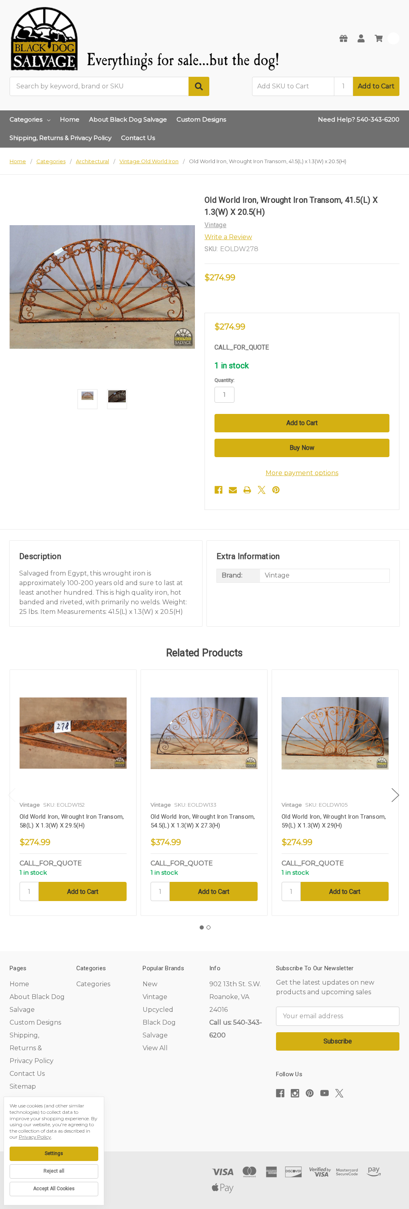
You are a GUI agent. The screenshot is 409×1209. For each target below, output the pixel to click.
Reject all (54, 1171)
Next (395, 795)
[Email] (233, 490)
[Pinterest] (276, 490)
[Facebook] (218, 490)
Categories (26, 119)
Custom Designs (201, 119)
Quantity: (224, 380)
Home (69, 119)
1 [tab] (202, 927)
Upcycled (158, 1009)
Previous (12, 795)
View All (155, 1048)
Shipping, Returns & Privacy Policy (60, 138)
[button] (337, 1117)
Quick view (73, 733)
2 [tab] (208, 927)
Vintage (155, 997)
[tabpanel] (73, 792)
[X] (262, 490)
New (150, 984)
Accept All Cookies (54, 1188)
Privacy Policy (35, 1137)
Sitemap (23, 1086)
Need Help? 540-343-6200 (358, 119)
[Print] (247, 490)
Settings (54, 1153)
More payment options (302, 473)
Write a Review (228, 237)
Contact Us (138, 138)
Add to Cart (376, 86)
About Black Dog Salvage (128, 119)
